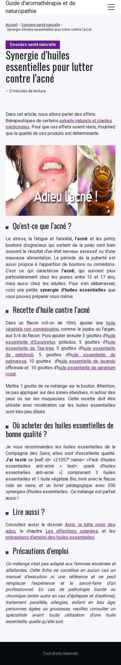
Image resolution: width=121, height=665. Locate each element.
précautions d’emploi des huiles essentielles (50, 537)
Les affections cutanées (72, 531)
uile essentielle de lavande (87, 361)
